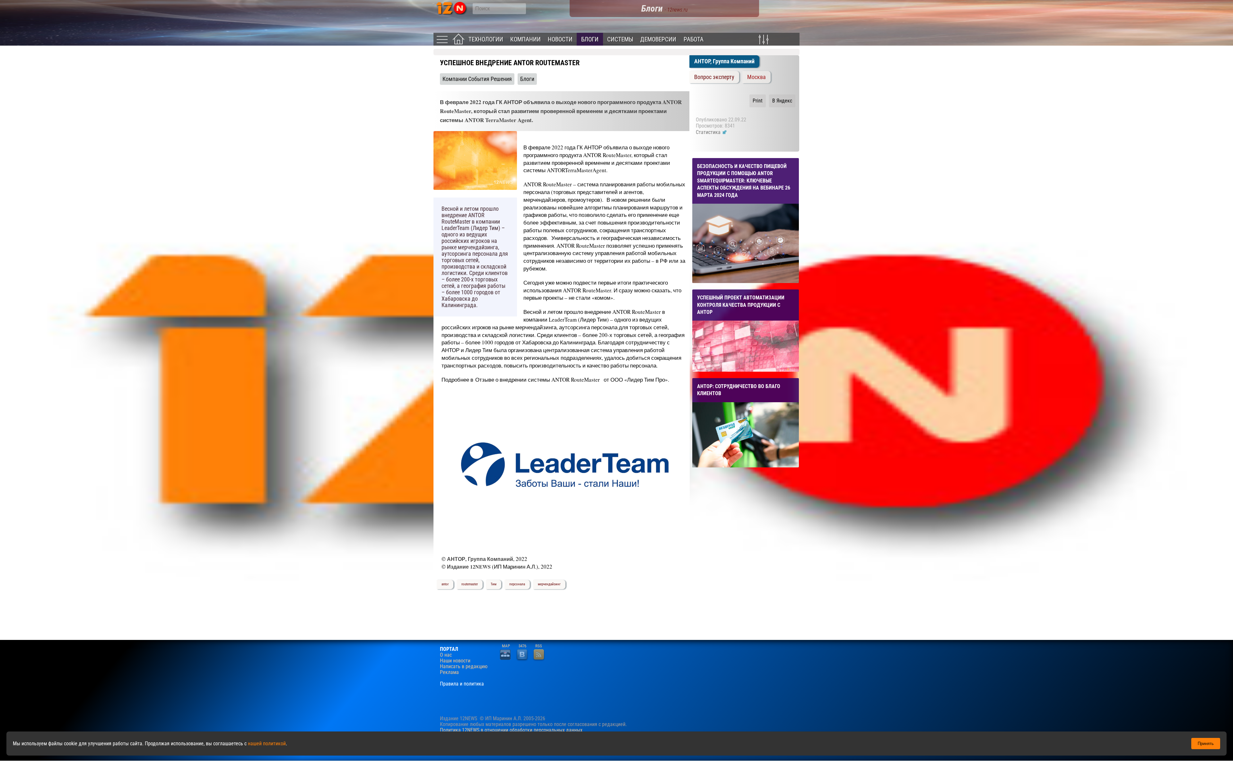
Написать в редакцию (463, 666)
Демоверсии (658, 39)
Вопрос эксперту (714, 77)
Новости (560, 39)
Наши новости (455, 661)
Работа (694, 39)
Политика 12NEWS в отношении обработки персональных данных (511, 730)
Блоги (590, 39)
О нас (446, 655)
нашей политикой (267, 743)
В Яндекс (782, 101)
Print (758, 101)
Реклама (449, 672)
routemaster (469, 584)
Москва (756, 77)
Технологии (485, 39)
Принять (1206, 743)
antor (445, 584)
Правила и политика (462, 684)
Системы (620, 39)
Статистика (709, 132)
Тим (493, 584)
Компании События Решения (477, 79)
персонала (517, 584)
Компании (525, 39)
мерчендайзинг (549, 584)
